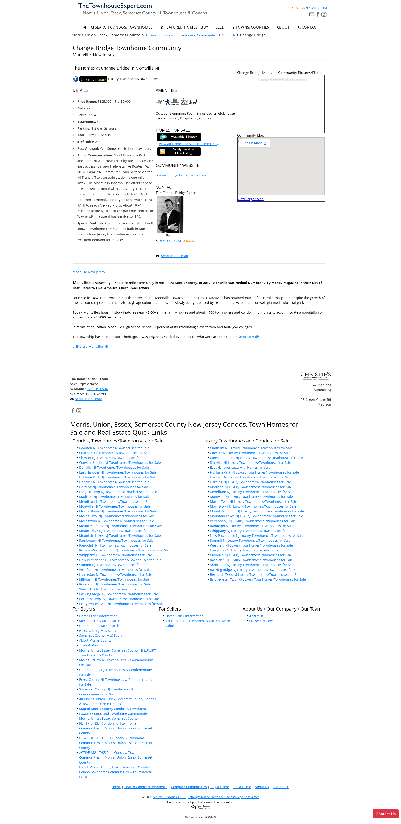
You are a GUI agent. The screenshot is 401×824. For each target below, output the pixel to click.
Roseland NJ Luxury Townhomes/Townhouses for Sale (251, 560)
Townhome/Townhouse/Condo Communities (183, 35)
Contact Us (281, 787)
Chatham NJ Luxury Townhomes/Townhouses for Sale (251, 448)
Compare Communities (189, 787)
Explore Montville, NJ (91, 346)
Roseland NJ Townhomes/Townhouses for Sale (115, 584)
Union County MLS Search (99, 626)
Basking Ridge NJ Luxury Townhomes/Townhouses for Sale (255, 569)
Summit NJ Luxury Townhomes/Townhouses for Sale (250, 540)
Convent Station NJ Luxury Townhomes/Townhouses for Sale (256, 457)
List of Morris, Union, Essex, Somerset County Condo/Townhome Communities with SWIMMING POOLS (117, 772)
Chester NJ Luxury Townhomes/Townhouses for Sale (250, 453)
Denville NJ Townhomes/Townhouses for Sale (114, 467)
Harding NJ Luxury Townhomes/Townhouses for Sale (250, 482)
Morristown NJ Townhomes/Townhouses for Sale (116, 521)
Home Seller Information (184, 616)
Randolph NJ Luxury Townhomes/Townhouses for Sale (252, 526)
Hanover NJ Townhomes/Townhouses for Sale (114, 482)
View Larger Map (251, 199)
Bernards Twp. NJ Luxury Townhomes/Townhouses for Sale (255, 574)
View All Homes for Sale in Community (188, 144)
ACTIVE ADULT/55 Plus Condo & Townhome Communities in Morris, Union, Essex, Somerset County (115, 757)
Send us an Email (174, 256)
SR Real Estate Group (169, 797)
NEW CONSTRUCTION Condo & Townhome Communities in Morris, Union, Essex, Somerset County (115, 743)
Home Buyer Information (98, 616)
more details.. (251, 336)
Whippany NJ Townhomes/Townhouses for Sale (115, 555)
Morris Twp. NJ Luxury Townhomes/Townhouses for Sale (253, 501)
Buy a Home (219, 787)
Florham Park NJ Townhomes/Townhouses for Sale (118, 477)
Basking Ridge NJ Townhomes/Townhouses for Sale (118, 594)
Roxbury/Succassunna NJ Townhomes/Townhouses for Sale (125, 550)
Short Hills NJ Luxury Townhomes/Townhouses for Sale (252, 565)
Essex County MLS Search (99, 630)
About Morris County (95, 640)
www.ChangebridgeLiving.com (182, 175)
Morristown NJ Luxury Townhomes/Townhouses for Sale (253, 506)
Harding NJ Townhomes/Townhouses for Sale (114, 487)
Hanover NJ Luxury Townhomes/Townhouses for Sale (250, 477)
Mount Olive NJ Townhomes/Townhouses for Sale (117, 530)
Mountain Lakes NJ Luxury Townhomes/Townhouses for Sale (256, 516)
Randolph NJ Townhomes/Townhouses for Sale (115, 545)
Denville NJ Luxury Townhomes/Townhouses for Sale (250, 462)
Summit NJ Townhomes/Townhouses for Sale (113, 565)
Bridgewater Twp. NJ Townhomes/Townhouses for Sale (121, 603)
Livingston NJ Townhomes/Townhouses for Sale (115, 574)
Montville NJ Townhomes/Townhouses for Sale (115, 506)
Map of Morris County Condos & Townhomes (113, 708)
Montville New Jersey (89, 272)
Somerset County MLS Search (102, 635)
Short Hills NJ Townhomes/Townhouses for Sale (115, 589)
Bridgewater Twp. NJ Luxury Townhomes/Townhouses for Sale (258, 579)
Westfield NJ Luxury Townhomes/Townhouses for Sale (251, 545)
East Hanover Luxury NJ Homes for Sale (240, 467)
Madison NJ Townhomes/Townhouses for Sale (114, 496)
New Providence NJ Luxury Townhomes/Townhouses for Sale (257, 535)
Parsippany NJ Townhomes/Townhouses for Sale (116, 540)
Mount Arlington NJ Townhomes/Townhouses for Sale (120, 526)
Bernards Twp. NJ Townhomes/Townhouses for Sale (119, 599)
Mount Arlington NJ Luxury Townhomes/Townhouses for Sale (257, 511)
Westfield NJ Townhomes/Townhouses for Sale (115, 569)
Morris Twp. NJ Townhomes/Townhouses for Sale (117, 516)
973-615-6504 (316, 8)
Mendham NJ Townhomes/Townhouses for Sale (115, 501)
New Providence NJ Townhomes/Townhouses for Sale (120, 560)
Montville (229, 35)
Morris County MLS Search (99, 621)
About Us (256, 616)
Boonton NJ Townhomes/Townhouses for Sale (114, 448)
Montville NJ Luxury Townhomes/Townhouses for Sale (251, 496)
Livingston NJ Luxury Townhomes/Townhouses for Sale (252, 550)
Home (116, 787)
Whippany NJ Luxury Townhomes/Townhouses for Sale (252, 530)
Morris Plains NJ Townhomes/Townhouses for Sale (118, 511)
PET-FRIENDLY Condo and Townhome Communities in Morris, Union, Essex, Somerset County (115, 728)
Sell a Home (242, 787)
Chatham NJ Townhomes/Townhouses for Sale (114, 453)
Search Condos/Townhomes (145, 787)
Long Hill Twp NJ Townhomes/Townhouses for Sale (118, 492)
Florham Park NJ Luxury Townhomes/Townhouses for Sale (254, 472)
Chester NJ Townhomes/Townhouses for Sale (113, 457)
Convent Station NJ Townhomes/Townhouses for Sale (120, 462)
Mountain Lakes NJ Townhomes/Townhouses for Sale (120, 535)
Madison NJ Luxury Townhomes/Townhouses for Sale (251, 487)
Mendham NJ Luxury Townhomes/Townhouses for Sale (252, 492)
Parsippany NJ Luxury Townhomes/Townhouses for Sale (253, 521)
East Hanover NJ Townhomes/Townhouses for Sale (118, 472)
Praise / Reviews (261, 621)
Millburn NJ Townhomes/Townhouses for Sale (114, 579)
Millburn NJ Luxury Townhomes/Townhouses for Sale (251, 555)
